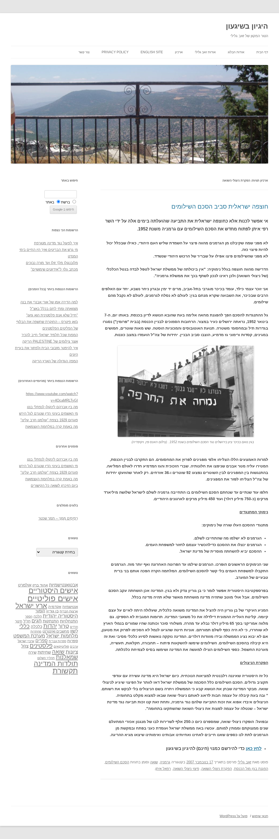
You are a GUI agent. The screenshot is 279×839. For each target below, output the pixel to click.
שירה (32, 652)
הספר (28, 616)
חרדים (74, 626)
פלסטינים (41, 645)
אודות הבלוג (236, 52)
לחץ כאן (254, 748)
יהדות (50, 626)
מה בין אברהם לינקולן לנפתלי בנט (52, 407)
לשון (74, 631)
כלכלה (36, 626)
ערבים (74, 646)
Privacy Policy (115, 52)
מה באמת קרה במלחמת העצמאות (51, 427)
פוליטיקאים (61, 646)
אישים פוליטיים (53, 598)
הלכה (38, 616)
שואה (154, 762)
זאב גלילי (244, 762)
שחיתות (44, 652)
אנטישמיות (70, 607)
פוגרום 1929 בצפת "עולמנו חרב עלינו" (49, 420)
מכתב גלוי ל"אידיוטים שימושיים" (54, 269)
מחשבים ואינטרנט (56, 631)
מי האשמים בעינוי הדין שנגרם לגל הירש (48, 413)
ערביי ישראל (26, 641)
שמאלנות (67, 657)
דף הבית (262, 52)
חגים (37, 621)
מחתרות (36, 631)
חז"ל (27, 621)
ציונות (72, 652)
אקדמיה (54, 606)
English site (152, 52)
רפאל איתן (163, 769)
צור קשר (84, 52)
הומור (40, 611)
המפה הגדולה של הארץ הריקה (55, 361)
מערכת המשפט (29, 636)
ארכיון (179, 52)
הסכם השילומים (117, 762)
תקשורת (65, 670)
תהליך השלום (46, 658)
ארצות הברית (69, 611)
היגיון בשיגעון (247, 26)
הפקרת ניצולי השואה (216, 769)
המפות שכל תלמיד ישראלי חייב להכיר (50, 335)
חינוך (18, 621)
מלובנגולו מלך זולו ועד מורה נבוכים (52, 263)
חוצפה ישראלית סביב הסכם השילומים (219, 206)
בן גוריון (52, 611)
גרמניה (165, 762)
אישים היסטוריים (53, 590)
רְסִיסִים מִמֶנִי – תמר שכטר (58, 518)
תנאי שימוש (260, 816)
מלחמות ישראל (62, 636)
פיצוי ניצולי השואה (186, 769)
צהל (25, 646)
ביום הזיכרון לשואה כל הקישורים (54, 486)
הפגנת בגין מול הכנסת (251, 769)
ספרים (41, 640)
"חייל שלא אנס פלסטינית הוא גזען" (52, 315)
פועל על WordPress (233, 816)
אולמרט (24, 585)
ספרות (72, 641)
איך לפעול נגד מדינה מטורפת (56, 243)
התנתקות (51, 621)
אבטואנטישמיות (63, 584)
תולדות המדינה (56, 663)
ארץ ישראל (31, 605)
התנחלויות (69, 621)
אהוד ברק (40, 585)
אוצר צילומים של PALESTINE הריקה (50, 341)
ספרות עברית (57, 641)
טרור (63, 626)
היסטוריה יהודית (60, 616)
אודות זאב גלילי (205, 52)
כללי (24, 626)
